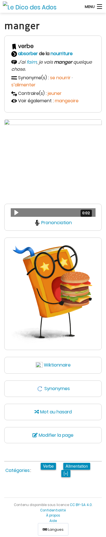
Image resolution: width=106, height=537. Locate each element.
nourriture (62, 53)
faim (32, 62)
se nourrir (60, 77)
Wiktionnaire (57, 365)
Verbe (48, 466)
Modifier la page (55, 435)
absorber (28, 53)
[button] (53, 212)
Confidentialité (53, 510)
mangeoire (67, 100)
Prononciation (56, 222)
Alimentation (77, 466)
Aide (53, 521)
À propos (53, 515)
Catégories (17, 470)
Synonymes (57, 388)
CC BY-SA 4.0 (81, 505)
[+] (66, 473)
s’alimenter (23, 85)
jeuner (55, 93)
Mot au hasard (55, 412)
